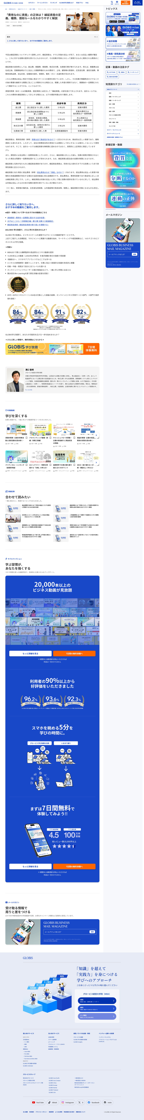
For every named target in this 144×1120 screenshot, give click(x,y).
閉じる (96, 36)
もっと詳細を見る (30, 653)
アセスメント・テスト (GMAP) (56, 1044)
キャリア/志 (112, 126)
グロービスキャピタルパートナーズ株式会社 (33, 1084)
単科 (89, 1008)
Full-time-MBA (28, 1056)
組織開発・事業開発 (53, 1049)
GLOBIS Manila (53, 1087)
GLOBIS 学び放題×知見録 (29, 1063)
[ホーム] (6, 9)
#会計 (8, 25)
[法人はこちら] (138, 2)
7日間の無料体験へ (74, 653)
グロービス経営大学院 (115, 115)
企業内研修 (51, 1037)
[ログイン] (117, 3)
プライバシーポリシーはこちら (50, 940)
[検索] (112, 3)
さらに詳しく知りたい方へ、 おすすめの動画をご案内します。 (31, 41)
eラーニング (51, 1042)
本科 (89, 1001)
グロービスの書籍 (78, 1037)
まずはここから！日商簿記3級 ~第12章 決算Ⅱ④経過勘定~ (30, 221)
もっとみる (28, 390)
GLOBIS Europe (53, 1085)
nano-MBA (27, 1051)
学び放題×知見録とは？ (133, 84)
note (110, 1102)
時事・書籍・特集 (113, 122)
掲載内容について (80, 1112)
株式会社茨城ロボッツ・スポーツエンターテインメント (85, 1084)
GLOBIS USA (52, 1092)
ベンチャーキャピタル (105, 1037)
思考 (110, 93)
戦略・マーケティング (115, 97)
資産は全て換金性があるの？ (43, 139)
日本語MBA (26, 1039)
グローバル (112, 108)
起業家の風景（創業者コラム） (115, 137)
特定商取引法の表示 (69, 1112)
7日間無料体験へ (125, 3)
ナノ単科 (86, 1016)
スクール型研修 (52, 1039)
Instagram (69, 1102)
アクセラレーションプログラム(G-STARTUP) (108, 1040)
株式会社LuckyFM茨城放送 (82, 1087)
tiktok (54, 1102)
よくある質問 (58, 1112)
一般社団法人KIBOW (80, 1080)
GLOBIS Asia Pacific (54, 1078)
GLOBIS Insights (78, 1042)
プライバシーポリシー (41, 1112)
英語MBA (25, 1049)
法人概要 (25, 1112)
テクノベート (112, 118)
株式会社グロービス (28, 1078)
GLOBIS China (52, 1083)
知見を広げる (12, 9)
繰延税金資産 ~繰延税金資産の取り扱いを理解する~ (28, 224)
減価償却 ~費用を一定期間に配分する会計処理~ (26, 217)
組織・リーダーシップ (115, 100)
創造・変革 (112, 111)
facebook (95, 1102)
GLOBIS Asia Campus (54, 1080)
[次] (96, 435)
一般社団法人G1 (79, 1078)
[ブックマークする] (26, 437)
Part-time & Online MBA (30, 1059)
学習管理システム (53, 1047)
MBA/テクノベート (22, 9)
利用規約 (31, 1112)
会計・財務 (32, 9)
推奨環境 (51, 1112)
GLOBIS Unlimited (28, 1066)
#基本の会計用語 (17, 25)
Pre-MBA (26, 1054)
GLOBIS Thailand (53, 1090)
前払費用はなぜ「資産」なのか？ (50, 172)
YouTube (40, 1102)
